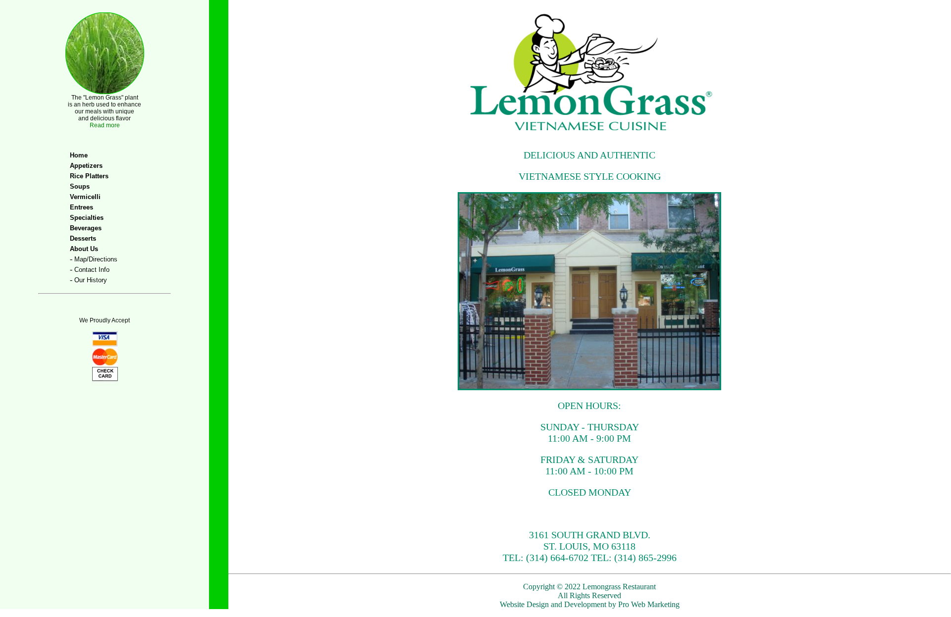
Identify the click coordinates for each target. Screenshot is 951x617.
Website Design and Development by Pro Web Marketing (590, 604)
